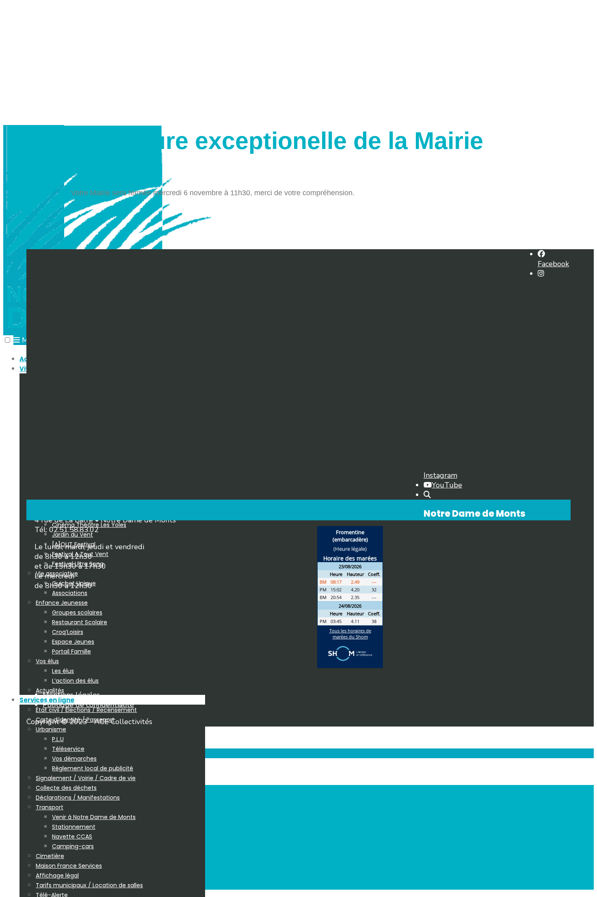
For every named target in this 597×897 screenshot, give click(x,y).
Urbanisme (51, 729)
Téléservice (68, 749)
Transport (49, 807)
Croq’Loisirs (67, 632)
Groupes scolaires (77, 612)
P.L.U (58, 739)
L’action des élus (75, 681)
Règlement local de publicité (92, 768)
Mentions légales (71, 695)
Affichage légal (57, 875)
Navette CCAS (72, 836)
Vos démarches (74, 759)
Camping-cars (73, 846)
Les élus (63, 671)
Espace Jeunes (73, 642)
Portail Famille (71, 651)
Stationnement (73, 827)
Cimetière (50, 856)
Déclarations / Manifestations (78, 798)
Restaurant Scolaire (79, 622)
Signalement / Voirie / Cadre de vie (86, 778)
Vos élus (47, 661)
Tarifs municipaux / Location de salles (89, 885)
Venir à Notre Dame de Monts (94, 817)
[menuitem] (120, 626)
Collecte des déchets (66, 788)
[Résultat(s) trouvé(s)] (427, 495)
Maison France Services (69, 866)
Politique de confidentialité (88, 704)
